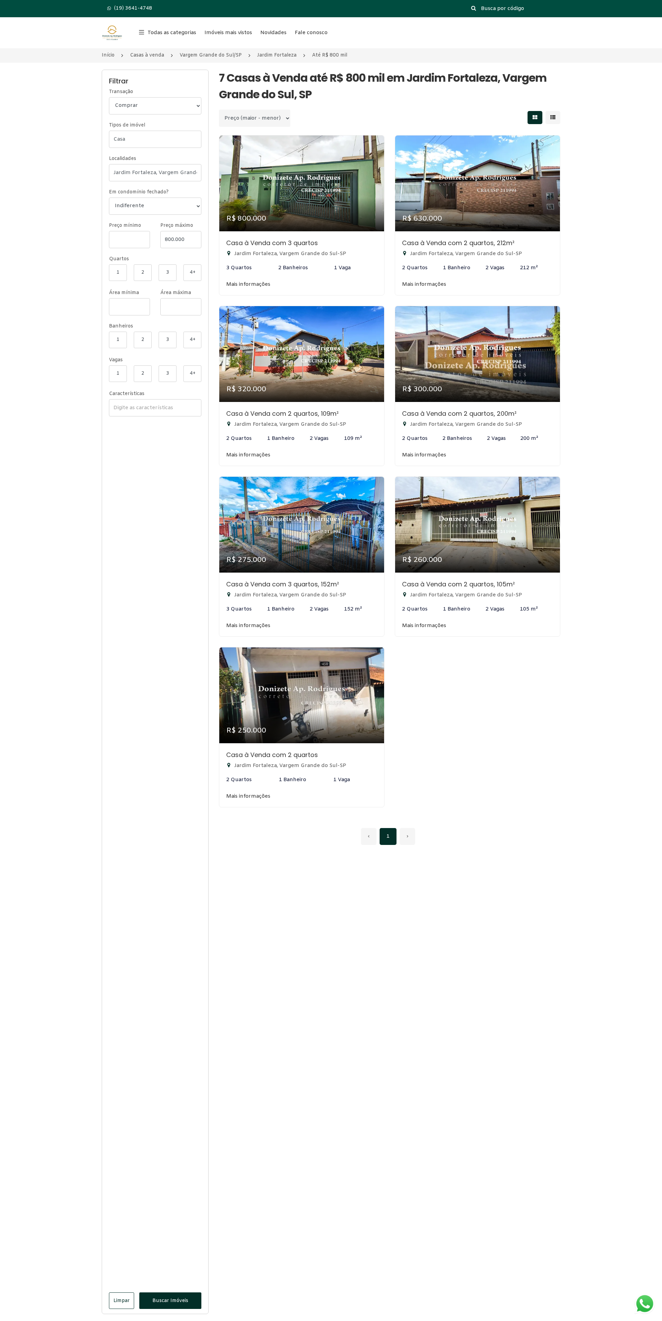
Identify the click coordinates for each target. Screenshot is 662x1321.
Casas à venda (147, 55)
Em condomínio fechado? (139, 192)
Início (108, 55)
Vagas (116, 360)
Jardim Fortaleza (277, 55)
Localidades (122, 158)
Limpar (121, 1301)
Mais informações (248, 284)
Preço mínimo (125, 225)
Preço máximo (176, 225)
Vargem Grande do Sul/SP (211, 55)
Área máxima (175, 293)
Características (126, 394)
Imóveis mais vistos (228, 32)
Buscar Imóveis (170, 1301)
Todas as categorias (172, 32)
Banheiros (121, 326)
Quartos (119, 259)
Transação (121, 92)
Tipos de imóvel (127, 125)
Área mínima (124, 293)
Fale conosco (311, 32)
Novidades (273, 32)
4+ (192, 272)
